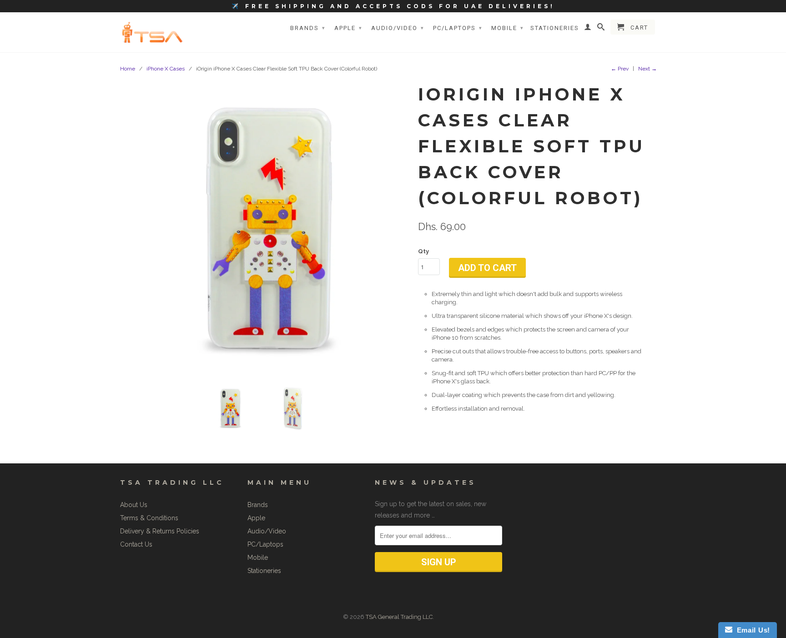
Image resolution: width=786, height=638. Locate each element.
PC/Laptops (458, 28)
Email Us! (751, 630)
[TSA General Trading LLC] (154, 32)
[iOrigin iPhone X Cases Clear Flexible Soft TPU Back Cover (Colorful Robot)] (269, 228)
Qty (423, 251)
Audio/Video (397, 28)
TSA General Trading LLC (399, 616)
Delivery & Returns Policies (159, 531)
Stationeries (554, 28)
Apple (348, 28)
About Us (133, 504)
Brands (308, 28)
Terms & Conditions (149, 518)
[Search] (601, 28)
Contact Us (136, 544)
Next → (647, 68)
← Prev (620, 68)
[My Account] (588, 28)
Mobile (507, 28)
